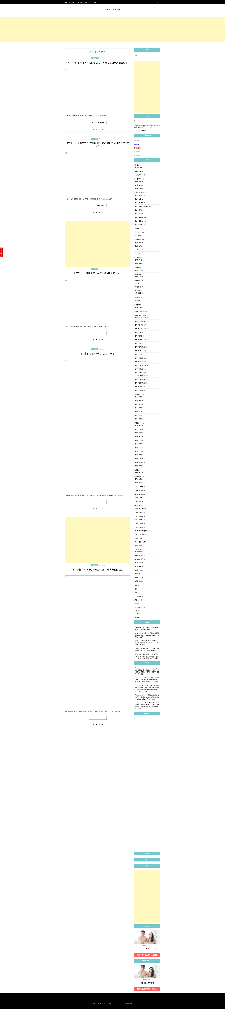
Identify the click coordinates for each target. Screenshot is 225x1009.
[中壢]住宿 (138, 425)
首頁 (66, 2)
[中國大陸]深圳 (139, 559)
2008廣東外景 (138, 538)
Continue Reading (97, 122)
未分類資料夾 (138, 607)
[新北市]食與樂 (138, 315)
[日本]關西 (138, 570)
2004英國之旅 (138, 512)
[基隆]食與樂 (137, 274)
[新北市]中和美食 (140, 325)
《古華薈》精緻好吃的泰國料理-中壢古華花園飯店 (97, 569)
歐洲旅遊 (136, 611)
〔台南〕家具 (139, 249)
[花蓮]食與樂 (137, 470)
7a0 (137, 685)
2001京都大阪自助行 (140, 494)
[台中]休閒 (138, 181)
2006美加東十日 (138, 527)
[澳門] (137, 573)
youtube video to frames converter (145, 668)
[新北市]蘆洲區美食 (140, 383)
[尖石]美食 (138, 408)
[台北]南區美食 (139, 202)
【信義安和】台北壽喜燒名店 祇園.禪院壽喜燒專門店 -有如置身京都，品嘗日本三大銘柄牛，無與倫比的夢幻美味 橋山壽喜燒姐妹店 (146, 656)
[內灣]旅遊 (138, 397)
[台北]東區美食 (139, 217)
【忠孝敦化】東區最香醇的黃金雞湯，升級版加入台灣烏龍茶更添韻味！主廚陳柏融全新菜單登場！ (146, 697)
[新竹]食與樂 (137, 394)
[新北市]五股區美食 (140, 328)
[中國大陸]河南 (139, 555)
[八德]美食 (138, 432)
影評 (135, 592)
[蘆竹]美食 (138, 458)
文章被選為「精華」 (140, 596)
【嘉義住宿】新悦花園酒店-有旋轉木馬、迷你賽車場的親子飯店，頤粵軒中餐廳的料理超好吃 (146, 672)
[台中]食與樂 (137, 179)
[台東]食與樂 (137, 257)
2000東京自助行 (138, 490)
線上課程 (136, 965)
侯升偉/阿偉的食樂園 (140, 130)
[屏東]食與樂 (137, 305)
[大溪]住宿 (138, 440)
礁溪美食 (137, 290)
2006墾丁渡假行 (138, 523)
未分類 (136, 603)
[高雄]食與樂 (137, 476)
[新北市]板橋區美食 (140, 358)
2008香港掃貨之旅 (139, 542)
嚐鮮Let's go (137, 589)
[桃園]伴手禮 (138, 447)
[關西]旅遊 (138, 419)
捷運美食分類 (139, 232)
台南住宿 (137, 253)
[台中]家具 (138, 185)
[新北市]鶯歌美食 (140, 390)
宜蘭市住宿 (138, 287)
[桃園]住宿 (138, 451)
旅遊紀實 (136, 600)
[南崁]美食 (138, 436)
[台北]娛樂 (138, 210)
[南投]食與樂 (137, 165)
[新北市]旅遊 (138, 354)
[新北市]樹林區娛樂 (139, 311)
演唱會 (137, 235)
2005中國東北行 (138, 516)
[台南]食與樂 (137, 240)
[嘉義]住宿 (138, 270)
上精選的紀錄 (138, 545)
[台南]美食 (138, 246)
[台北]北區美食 (139, 199)
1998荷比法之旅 (138, 487)
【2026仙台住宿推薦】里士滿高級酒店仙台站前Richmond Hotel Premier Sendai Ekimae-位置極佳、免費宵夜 (146, 635)
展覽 (136, 228)
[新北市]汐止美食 (140, 369)
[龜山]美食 (138, 466)
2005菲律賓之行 (138, 520)
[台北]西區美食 (139, 221)
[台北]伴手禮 (138, 195)
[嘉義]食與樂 (137, 267)
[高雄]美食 (138, 482)
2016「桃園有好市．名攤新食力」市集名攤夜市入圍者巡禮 (98, 62)
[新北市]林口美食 (140, 361)
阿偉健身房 (137, 617)
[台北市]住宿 (138, 224)
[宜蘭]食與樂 (137, 280)
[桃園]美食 (138, 455)
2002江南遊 (137, 501)
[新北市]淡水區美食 (140, 372)
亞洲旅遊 (136, 549)
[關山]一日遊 (138, 263)
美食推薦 (71, 2)
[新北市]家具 (138, 343)
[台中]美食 (138, 188)
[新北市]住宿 (138, 336)
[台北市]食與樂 (138, 193)
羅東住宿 (137, 297)
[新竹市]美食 (138, 411)
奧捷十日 (137, 613)
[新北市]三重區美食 (140, 321)
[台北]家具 (138, 213)
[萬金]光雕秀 (138, 307)
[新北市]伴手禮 (139, 332)
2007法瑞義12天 (139, 534)
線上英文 (136, 931)
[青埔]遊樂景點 (139, 462)
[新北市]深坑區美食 (140, 379)
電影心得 (87, 2)
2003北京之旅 (138, 505)
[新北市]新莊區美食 (140, 350)
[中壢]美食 (94, 58)
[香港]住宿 (138, 577)
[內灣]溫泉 (138, 400)
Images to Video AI (141, 677)
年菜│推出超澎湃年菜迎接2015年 (97, 353)
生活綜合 (94, 2)
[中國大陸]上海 (139, 551)
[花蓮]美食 (138, 472)
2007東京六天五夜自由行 (141, 531)
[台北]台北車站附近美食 (141, 206)
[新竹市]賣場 (138, 415)
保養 (135, 585)
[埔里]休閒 (138, 171)
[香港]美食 (138, 581)
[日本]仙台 (138, 562)
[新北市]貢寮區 (139, 386)
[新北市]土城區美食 (140, 339)
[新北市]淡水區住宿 (141, 375)
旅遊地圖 (79, 2)
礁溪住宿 (138, 293)
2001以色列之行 (138, 498)
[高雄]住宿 (138, 479)
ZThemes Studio (127, 1003)
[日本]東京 (138, 566)
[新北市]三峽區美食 (140, 317)
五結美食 (137, 283)
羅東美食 (137, 301)
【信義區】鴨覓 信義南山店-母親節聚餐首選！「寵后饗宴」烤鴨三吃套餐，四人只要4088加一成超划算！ (146, 642)
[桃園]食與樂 (137, 423)
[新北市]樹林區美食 (140, 365)
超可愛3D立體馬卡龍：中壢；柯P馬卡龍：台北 (97, 273)
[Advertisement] (112, 29)
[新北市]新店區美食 (140, 347)
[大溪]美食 (138, 444)
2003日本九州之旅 (139, 509)
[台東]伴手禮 (138, 260)
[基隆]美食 (138, 276)
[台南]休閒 (138, 242)
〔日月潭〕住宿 (139, 175)
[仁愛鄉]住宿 (138, 167)
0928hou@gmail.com (150, 127)
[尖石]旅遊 (138, 404)
